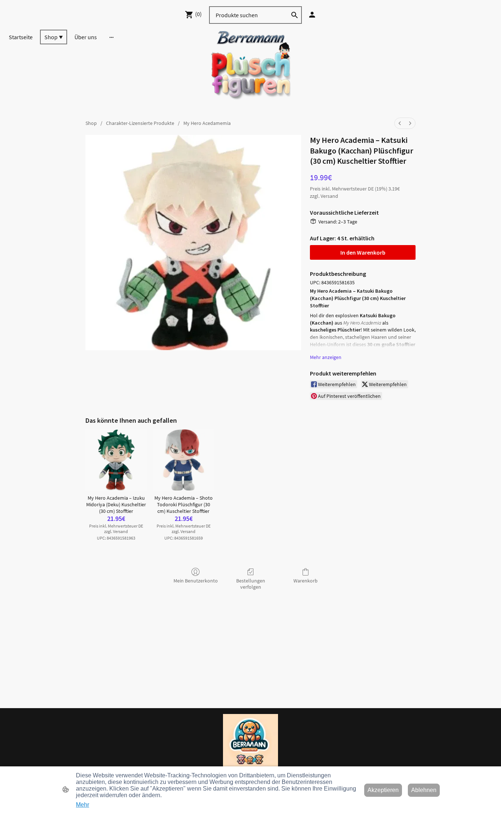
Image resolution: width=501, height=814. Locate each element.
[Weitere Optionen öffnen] (111, 37)
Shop (91, 123)
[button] (294, 15)
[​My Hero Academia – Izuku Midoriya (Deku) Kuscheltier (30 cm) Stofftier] (116, 460)
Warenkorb (305, 580)
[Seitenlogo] (250, 69)
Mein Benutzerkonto (195, 580)
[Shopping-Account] (312, 14)
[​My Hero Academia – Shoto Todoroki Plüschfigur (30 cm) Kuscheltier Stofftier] (183, 460)
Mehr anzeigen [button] (325, 357)
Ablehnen (423, 790)
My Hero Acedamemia (207, 123)
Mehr (82, 805)
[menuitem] (400, 123)
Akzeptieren (383, 790)
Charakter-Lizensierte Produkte (140, 123)
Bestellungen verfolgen (250, 583)
